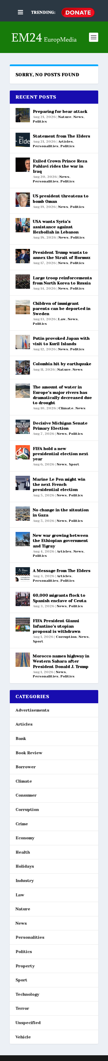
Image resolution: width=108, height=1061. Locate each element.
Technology (27, 994)
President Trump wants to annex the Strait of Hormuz (61, 255)
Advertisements (32, 710)
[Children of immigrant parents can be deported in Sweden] (23, 307)
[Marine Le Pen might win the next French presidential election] (23, 483)
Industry (25, 880)
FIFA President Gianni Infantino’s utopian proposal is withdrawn (56, 625)
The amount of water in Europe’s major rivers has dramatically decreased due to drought (62, 395)
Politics (40, 121)
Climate (65, 408)
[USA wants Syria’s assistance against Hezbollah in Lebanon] (23, 225)
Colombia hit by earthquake (62, 363)
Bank (21, 738)
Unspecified (28, 1022)
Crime (22, 824)
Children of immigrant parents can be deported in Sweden (61, 308)
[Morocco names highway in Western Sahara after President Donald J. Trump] (23, 660)
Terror (22, 1008)
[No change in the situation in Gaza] (23, 513)
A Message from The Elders (61, 570)
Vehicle (23, 1037)
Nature (64, 117)
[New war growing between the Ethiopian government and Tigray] (23, 539)
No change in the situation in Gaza (61, 512)
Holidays (25, 866)
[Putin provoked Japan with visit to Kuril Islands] (23, 342)
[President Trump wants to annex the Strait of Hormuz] (23, 256)
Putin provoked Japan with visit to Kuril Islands (61, 341)
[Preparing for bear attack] (23, 115)
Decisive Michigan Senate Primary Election (60, 426)
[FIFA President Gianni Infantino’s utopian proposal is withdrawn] (23, 624)
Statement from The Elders (61, 136)
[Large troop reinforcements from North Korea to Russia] (23, 281)
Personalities (45, 146)
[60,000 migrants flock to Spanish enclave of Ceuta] (23, 599)
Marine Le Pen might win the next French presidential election (59, 484)
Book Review (29, 752)
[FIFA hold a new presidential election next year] (23, 452)
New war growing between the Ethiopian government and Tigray (60, 540)
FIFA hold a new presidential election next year (60, 453)
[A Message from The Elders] (23, 574)
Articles (65, 141)
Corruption (66, 637)
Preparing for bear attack (60, 111)
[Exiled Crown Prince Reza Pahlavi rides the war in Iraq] (23, 165)
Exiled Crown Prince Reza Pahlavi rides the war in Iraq (60, 166)
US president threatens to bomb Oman (60, 198)
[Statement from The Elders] (23, 140)
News (78, 117)
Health (23, 852)
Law (62, 319)
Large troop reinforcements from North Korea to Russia (62, 280)
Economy (25, 838)
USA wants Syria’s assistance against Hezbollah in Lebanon (56, 226)
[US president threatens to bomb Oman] (23, 199)
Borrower (26, 767)
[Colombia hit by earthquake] (23, 367)
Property (25, 966)
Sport (74, 464)
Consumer (26, 795)
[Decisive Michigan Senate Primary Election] (23, 427)
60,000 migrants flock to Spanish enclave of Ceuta (59, 598)
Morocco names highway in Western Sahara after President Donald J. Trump (61, 661)
